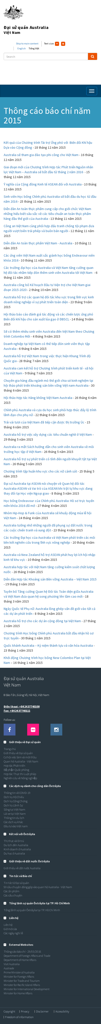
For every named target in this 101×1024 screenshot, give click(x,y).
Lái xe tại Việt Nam (15, 813)
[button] (22, 742)
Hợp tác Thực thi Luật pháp (20, 774)
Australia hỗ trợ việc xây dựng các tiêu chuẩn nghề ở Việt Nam (48, 434)
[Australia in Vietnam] (56, 729)
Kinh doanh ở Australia (17, 849)
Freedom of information (19, 1017)
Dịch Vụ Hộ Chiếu (14, 797)
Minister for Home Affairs (18, 993)
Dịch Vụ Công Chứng (15, 801)
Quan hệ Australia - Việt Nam (21, 761)
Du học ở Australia (14, 853)
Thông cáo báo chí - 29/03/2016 (22, 951)
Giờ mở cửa (10, 929)
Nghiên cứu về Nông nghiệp (20, 778)
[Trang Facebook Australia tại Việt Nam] (9, 729)
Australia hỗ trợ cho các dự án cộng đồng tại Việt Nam (42, 621)
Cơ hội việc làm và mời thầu (20, 757)
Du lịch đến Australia (16, 845)
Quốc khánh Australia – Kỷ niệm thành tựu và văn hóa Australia (48, 645)
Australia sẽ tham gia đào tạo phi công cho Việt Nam (41, 155)
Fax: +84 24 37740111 (17, 710)
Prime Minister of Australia (19, 972)
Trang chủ (10, 749)
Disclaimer (42, 1011)
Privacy (25, 1011)
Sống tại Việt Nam (14, 809)
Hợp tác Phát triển (14, 765)
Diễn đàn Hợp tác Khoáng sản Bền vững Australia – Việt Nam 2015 (50, 579)
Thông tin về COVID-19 (17, 793)
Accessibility (62, 1011)
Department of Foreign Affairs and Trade (27, 956)
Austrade (9, 968)
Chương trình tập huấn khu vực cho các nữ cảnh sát (40, 471)
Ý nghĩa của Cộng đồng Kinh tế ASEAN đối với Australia (43, 184)
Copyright (9, 1011)
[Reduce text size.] (57, 44)
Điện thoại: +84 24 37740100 (21, 706)
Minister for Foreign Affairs (19, 976)
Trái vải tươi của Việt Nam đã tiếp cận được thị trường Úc (44, 422)
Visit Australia (12, 964)
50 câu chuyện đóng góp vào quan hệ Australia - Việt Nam (38, 887)
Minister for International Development (27, 989)
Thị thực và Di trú (14, 841)
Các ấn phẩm (11, 891)
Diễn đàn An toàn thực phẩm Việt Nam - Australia (38, 243)
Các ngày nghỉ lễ (13, 933)
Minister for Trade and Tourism (22, 981)
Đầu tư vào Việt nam (16, 826)
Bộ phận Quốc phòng (16, 770)
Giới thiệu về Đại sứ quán (18, 753)
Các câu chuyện (13, 895)
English (21, 48)
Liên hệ (8, 925)
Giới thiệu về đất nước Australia (22, 868)
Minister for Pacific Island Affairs (22, 985)
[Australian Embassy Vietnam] (33, 729)
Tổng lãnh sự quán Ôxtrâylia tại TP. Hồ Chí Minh (32, 910)
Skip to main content (27, 43)
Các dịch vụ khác (13, 822)
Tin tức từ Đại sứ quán (16, 883)
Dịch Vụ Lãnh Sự (13, 805)
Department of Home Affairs (20, 960)
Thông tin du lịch (14, 818)
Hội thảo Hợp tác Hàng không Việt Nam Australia (38, 397)
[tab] (50, 742)
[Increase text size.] (63, 44)
